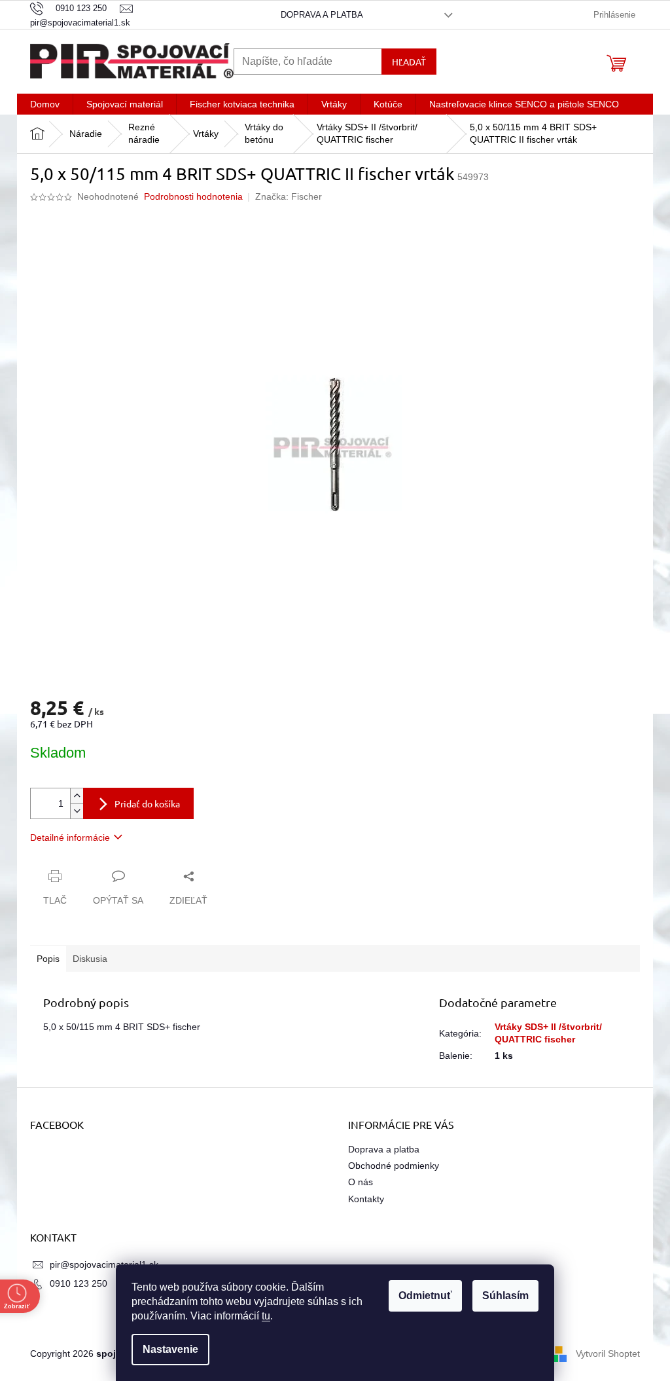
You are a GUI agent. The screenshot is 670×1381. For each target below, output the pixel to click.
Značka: (288, 196)
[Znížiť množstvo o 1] (76, 811)
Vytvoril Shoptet (608, 1353)
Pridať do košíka (147, 803)
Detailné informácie (70, 837)
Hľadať (409, 61)
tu (266, 1315)
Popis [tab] (48, 958)
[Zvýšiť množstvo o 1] (76, 795)
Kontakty (366, 1199)
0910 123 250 (78, 1283)
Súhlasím (505, 1295)
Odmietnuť (425, 1295)
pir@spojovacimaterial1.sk (104, 1264)
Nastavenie (170, 1349)
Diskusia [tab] (90, 958)
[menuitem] (45, 104)
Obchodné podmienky (393, 1165)
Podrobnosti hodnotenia (193, 196)
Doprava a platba (322, 15)
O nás (360, 1182)
